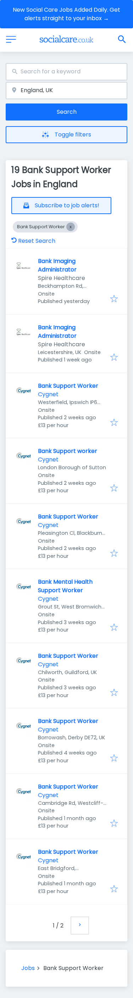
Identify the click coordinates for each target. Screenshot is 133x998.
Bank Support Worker (68, 386)
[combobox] (66, 71)
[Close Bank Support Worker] (70, 227)
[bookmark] (114, 299)
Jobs (28, 968)
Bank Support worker (67, 451)
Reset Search (36, 241)
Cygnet (48, 394)
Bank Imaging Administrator (57, 265)
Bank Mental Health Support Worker (65, 586)
